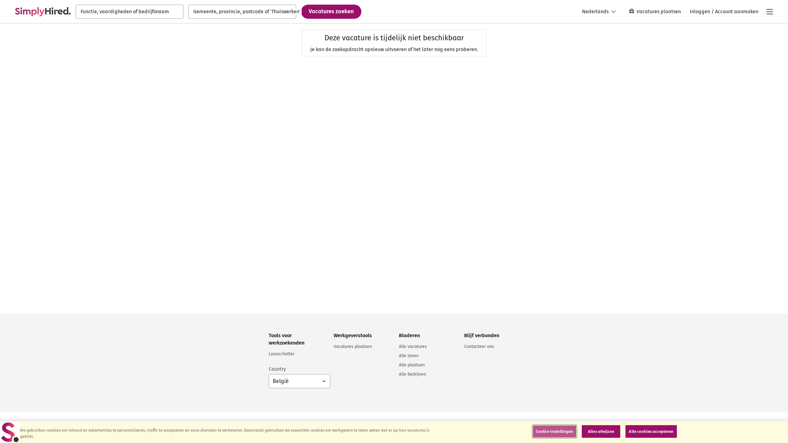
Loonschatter (282, 354)
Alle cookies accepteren (651, 431)
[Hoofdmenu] (769, 11)
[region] (394, 432)
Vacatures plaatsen (659, 11)
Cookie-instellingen (554, 431)
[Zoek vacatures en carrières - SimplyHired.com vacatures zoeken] (43, 11)
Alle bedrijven (412, 374)
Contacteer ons (479, 346)
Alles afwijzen (601, 431)
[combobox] (129, 12)
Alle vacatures (413, 346)
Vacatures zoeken (331, 11)
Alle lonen (409, 355)
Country (277, 369)
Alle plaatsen (412, 365)
